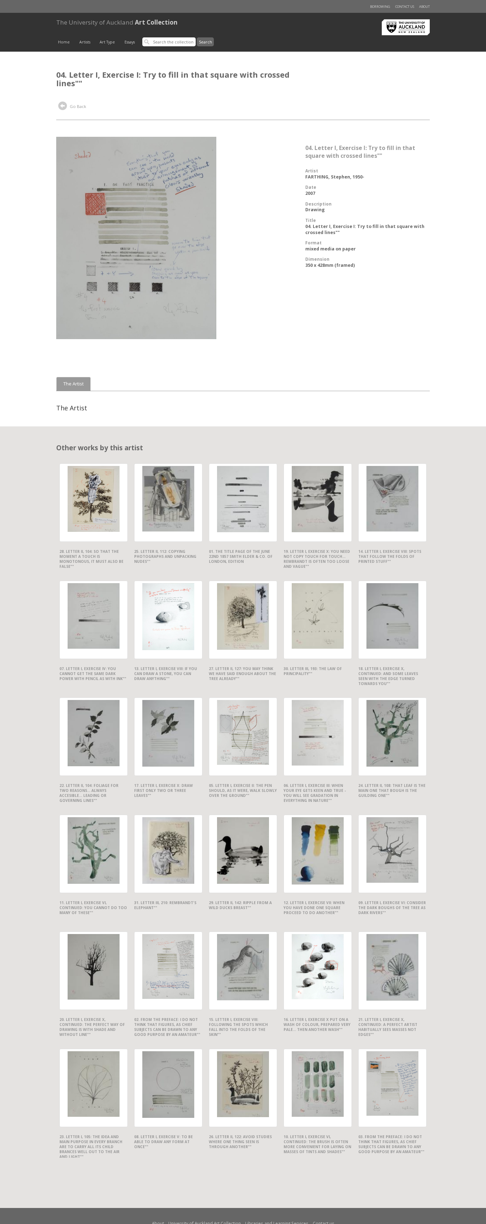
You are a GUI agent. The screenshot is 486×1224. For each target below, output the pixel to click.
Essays (130, 42)
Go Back (77, 106)
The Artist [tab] (73, 384)
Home (64, 42)
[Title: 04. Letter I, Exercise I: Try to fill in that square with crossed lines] (136, 237)
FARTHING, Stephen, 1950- (334, 177)
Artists (84, 42)
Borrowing (380, 6)
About (424, 6)
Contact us (404, 6)
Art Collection (117, 22)
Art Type (107, 42)
